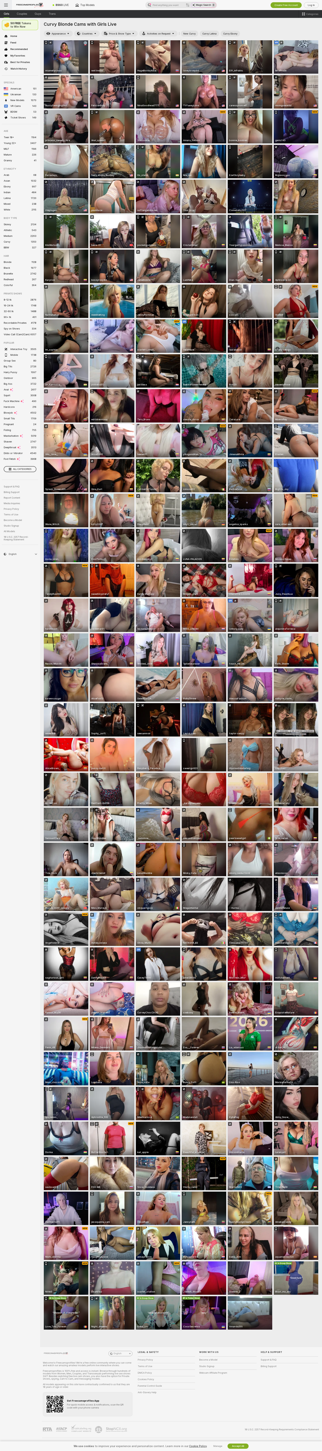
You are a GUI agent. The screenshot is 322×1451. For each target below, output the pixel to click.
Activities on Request (159, 33)
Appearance (59, 33)
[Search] (187, 5)
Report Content (12, 498)
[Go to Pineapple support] (99, 1429)
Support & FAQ (12, 486)
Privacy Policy (11, 509)
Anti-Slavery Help (147, 1392)
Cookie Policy (198, 1446)
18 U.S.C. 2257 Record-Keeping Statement (16, 538)
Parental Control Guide (150, 1386)
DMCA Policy (145, 1373)
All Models (9, 531)
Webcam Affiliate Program (213, 1373)
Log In (311, 5)
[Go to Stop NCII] (117, 1429)
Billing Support (12, 492)
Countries (87, 33)
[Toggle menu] (6, 5)
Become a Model (13, 520)
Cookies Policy (146, 1379)
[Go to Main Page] (30, 5)
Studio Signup (11, 526)
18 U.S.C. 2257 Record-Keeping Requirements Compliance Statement (282, 1429)
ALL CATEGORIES (22, 469)
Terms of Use (11, 514)
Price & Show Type (120, 33)
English (117, 1353)
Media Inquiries (12, 503)
